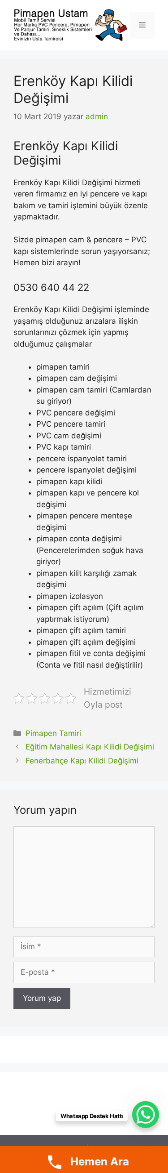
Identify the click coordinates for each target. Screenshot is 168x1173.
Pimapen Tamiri (53, 733)
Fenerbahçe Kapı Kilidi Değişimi (82, 760)
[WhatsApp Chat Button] (145, 1114)
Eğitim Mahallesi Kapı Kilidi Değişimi (90, 746)
